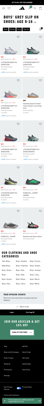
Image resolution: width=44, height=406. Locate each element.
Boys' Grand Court (6, 279)
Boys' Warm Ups (34, 279)
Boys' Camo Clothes (20, 284)
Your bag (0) (30, 312)
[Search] (35, 8)
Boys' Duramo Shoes (35, 261)
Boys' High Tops (20, 275)
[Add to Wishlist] (18, 37)
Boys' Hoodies (21, 261)
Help (5, 346)
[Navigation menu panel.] (3, 8)
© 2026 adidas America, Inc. (22, 403)
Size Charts (26, 370)
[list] (18, 29)
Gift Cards (25, 358)
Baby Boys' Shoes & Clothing (6, 266)
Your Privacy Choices (8, 388)
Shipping (7, 364)
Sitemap (7, 375)
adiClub (25, 346)
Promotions (8, 370)
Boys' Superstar (6, 275)
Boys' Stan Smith (6, 284)
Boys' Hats (20, 270)
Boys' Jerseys (35, 270)
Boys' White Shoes (34, 284)
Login (12, 312)
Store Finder (26, 352)
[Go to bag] (40, 8)
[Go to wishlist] (9, 8)
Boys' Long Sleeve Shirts (35, 275)
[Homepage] (22, 9)
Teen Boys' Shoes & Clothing (6, 261)
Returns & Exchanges (11, 352)
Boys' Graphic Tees (35, 266)
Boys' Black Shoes (20, 279)
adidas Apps (26, 364)
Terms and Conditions (11, 395)
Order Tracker (9, 358)
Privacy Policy (27, 387)
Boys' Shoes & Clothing (7, 270)
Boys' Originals (22, 266)
